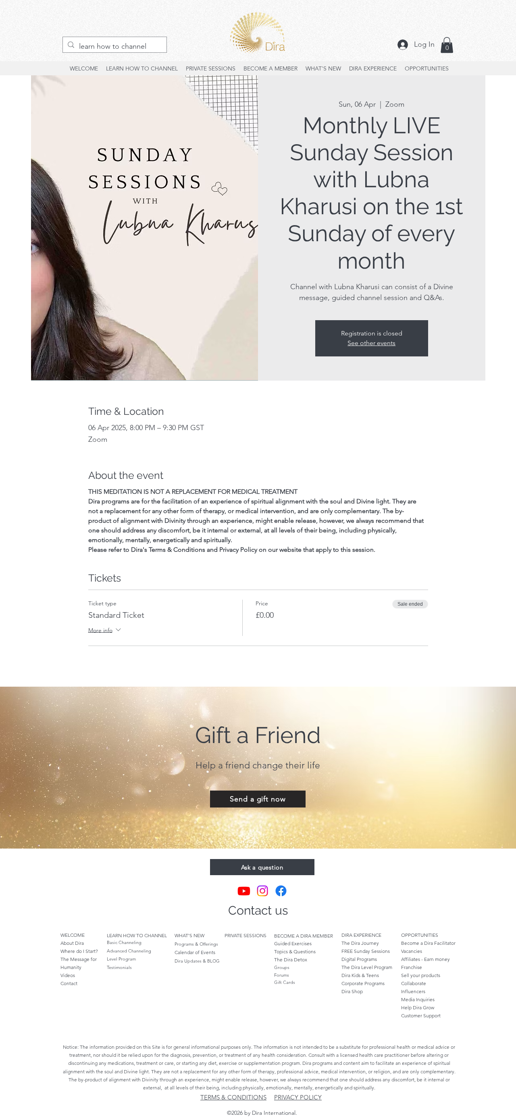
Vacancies (411, 951)
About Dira (72, 943)
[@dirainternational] (262, 891)
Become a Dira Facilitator (428, 943)
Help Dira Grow (417, 1007)
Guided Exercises (293, 943)
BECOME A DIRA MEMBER (303, 936)
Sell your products (420, 975)
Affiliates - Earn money (426, 959)
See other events (371, 343)
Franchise (411, 967)
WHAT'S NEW (189, 935)
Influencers (413, 991)
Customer (421, 1015)
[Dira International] (244, 891)
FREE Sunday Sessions (365, 951)
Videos (67, 975)
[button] (447, 45)
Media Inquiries (418, 999)
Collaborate (413, 983)
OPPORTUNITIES (419, 935)
